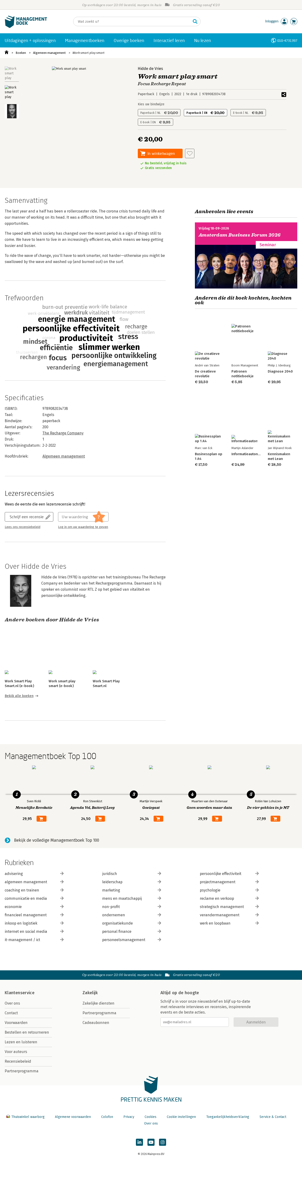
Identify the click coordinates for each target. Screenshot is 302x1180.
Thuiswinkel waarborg (28, 1117)
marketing (111, 890)
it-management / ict (22, 940)
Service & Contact (273, 1117)
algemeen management (26, 882)
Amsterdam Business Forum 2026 (240, 235)
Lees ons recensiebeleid (22, 527)
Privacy (128, 1117)
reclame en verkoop (217, 898)
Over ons (12, 1003)
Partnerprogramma (21, 1071)
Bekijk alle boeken (19, 696)
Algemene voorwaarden (73, 1117)
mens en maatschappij (122, 898)
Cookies (150, 1117)
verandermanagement (219, 915)
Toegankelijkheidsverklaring (227, 1117)
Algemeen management (49, 53)
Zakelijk (90, 992)
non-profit (111, 906)
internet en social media (26, 931)
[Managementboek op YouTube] (151, 1142)
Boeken (21, 53)
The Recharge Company (63, 433)
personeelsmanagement (123, 940)
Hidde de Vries (150, 68)
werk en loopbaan (215, 923)
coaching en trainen (22, 890)
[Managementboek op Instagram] (162, 1142)
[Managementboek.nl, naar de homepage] (26, 27)
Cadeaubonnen (96, 1022)
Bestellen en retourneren (27, 1032)
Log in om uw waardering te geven (83, 527)
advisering (14, 873)
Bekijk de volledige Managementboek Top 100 (56, 840)
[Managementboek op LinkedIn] (139, 1142)
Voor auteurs (16, 1051)
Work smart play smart (88, 53)
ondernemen (113, 915)
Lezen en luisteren (21, 1042)
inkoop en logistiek (21, 923)
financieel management (26, 915)
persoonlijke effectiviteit (220, 873)
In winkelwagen (161, 153)
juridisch (109, 873)
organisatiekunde (117, 923)
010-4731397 (287, 40)
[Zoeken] (195, 21)
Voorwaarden (16, 1022)
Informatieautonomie (248, 454)
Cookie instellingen (181, 1117)
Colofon (107, 1117)
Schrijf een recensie (27, 516)
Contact (11, 1013)
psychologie (210, 890)
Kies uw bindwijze (151, 104)
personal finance (116, 931)
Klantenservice (19, 992)
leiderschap (112, 882)
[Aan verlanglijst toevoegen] (189, 153)
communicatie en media (26, 898)
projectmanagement (217, 882)
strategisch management (222, 906)
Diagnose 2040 (280, 371)
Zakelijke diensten (98, 1003)
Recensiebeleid (18, 1061)
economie (13, 906)
